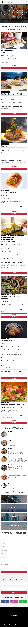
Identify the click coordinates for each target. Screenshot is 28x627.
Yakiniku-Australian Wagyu (8, 239)
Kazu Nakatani (4, 550)
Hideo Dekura (4, 553)
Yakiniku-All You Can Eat (7, 237)
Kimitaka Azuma (5, 564)
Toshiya (4, 146)
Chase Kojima (4, 557)
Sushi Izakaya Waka (9, 192)
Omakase (3, 92)
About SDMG (14, 615)
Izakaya (3, 50)
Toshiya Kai (3, 543)
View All (14, 571)
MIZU (3, 52)
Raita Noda (3, 539)
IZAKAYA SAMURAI (8, 241)
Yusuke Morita (4, 567)
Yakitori (3, 235)
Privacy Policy (14, 620)
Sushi (12, 50)
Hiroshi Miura (4, 560)
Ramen (8, 50)
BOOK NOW (14, 113)
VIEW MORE (14, 65)
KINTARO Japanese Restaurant (13, 404)
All (8, 483)
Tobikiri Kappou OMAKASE (11, 94)
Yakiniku (21, 235)
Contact (14, 612)
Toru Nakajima (4, 546)
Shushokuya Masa (8, 341)
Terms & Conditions (14, 617)
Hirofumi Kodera (4, 535)
